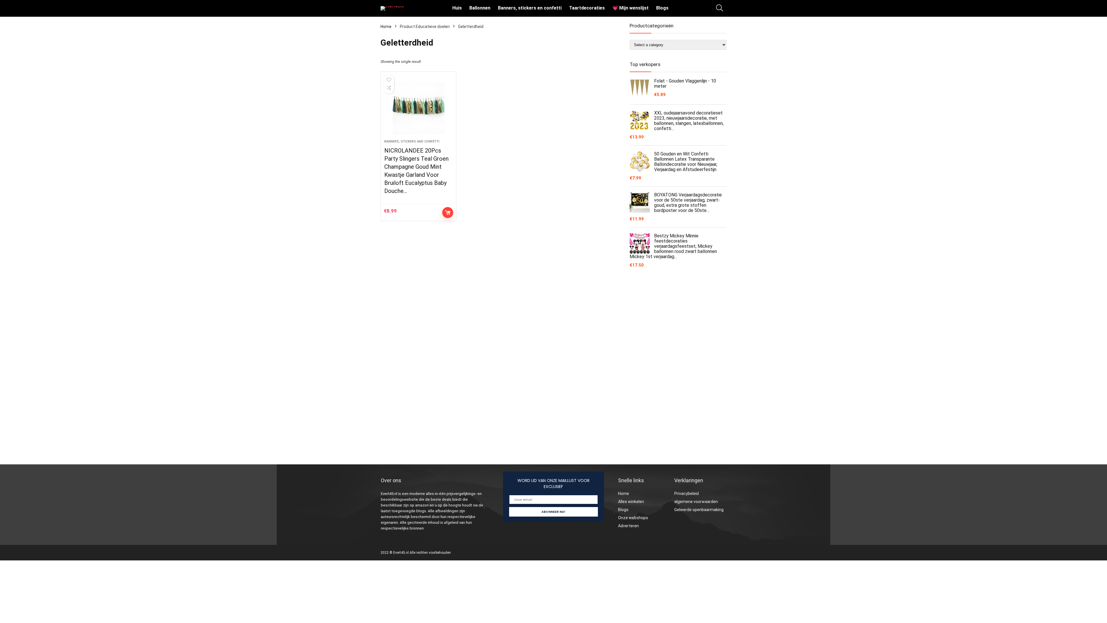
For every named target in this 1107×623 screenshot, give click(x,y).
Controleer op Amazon (447, 212)
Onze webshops (633, 517)
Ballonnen (479, 8)
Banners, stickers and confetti (411, 141)
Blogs (662, 8)
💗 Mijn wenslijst (630, 8)
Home (386, 26)
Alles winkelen (631, 501)
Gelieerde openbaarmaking (699, 509)
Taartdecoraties (587, 8)
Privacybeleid (686, 493)
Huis (457, 8)
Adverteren (628, 525)
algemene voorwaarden (696, 501)
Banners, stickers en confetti (530, 8)
